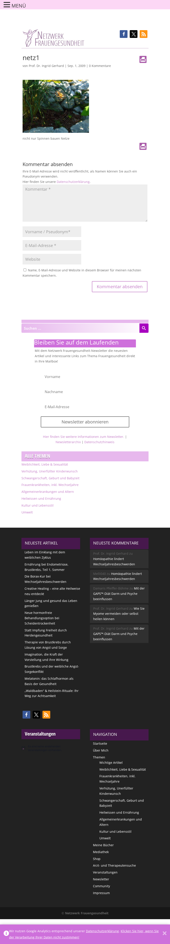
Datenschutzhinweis (99, 442)
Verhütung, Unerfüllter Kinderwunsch (49, 471)
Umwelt (27, 512)
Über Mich (100, 750)
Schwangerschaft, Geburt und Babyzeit (50, 478)
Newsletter (101, 879)
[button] (124, 34)
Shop (96, 859)
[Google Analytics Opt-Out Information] (6, 934)
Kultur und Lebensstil (37, 505)
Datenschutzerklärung (73, 182)
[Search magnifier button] (144, 328)
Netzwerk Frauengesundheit (86, 913)
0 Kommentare (100, 66)
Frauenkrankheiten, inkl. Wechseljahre (50, 485)
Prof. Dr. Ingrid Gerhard (46, 66)
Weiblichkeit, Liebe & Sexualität (44, 464)
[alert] (50, 748)
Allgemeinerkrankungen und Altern (47, 492)
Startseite (100, 743)
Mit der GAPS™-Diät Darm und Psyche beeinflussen (119, 593)
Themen (99, 757)
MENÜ (19, 5)
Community (101, 886)
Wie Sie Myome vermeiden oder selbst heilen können (119, 613)
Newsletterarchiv (68, 442)
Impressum (101, 893)
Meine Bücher (103, 845)
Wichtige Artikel (111, 762)
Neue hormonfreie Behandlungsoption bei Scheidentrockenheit (42, 618)
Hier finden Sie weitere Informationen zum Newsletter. (83, 437)
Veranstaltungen (105, 872)
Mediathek (101, 852)
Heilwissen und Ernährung (41, 498)
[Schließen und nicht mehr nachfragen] (164, 934)
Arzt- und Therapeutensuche (114, 865)
